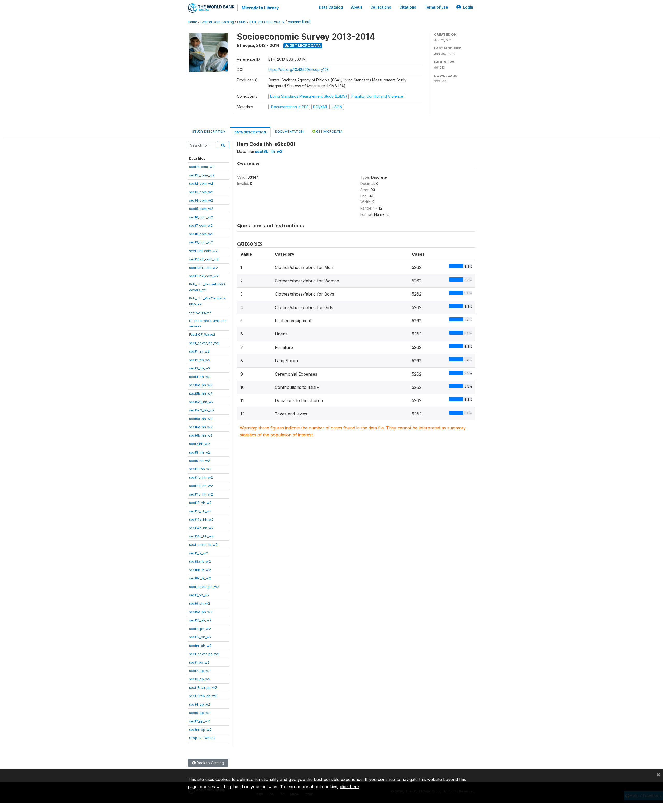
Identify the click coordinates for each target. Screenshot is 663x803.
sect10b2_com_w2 (204, 276)
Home (192, 22)
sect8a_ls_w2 (200, 561)
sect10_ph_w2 (200, 620)
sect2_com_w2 (201, 183)
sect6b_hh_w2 (200, 435)
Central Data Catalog (217, 22)
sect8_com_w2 (201, 234)
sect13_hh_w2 (200, 511)
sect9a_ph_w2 (200, 612)
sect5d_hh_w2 (200, 419)
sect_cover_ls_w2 (203, 544)
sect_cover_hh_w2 (204, 343)
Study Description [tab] (209, 131)
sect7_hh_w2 (199, 444)
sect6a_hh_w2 (200, 427)
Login (468, 7)
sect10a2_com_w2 (204, 259)
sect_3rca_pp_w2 (203, 687)
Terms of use (436, 7)
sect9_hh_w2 (199, 460)
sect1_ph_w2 (199, 595)
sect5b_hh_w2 (200, 393)
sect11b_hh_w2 (201, 486)
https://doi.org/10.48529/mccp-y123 (298, 69)
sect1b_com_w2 (201, 175)
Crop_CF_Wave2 (202, 738)
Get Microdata (305, 45)
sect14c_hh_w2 (201, 536)
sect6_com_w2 (201, 217)
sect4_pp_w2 (199, 704)
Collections (380, 7)
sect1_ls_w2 (198, 553)
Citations (407, 7)
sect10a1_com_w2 (203, 251)
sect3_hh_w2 (199, 368)
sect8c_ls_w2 (200, 578)
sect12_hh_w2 (200, 502)
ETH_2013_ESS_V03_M (267, 22)
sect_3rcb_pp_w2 (203, 696)
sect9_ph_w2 (199, 603)
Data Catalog (331, 7)
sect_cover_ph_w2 (204, 587)
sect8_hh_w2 (199, 452)
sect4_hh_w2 (199, 377)
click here (349, 786)
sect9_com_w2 (201, 242)
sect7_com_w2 (201, 225)
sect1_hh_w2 (199, 351)
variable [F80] (299, 22)
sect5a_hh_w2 (200, 385)
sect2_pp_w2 (199, 671)
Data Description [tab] (250, 132)
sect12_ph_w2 (200, 637)
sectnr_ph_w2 (200, 645)
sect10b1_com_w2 (203, 268)
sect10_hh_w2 (200, 469)
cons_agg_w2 (200, 312)
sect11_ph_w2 (200, 629)
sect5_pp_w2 (199, 713)
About (356, 7)
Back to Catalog (210, 763)
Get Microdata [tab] (328, 131)
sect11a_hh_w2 (201, 477)
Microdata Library (260, 7)
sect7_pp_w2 (199, 721)
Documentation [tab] (289, 131)
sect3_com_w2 (201, 192)
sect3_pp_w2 (199, 679)
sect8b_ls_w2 (200, 570)
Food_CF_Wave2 (202, 334)
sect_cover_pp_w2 (204, 654)
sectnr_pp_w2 (200, 729)
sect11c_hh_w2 (201, 494)
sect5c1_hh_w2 (201, 402)
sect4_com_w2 (201, 200)
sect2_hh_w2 (199, 360)
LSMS (241, 22)
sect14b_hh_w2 (201, 528)
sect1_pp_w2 (199, 662)
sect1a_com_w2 (201, 166)
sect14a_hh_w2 (201, 519)
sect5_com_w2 (201, 208)
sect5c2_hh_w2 (201, 410)
